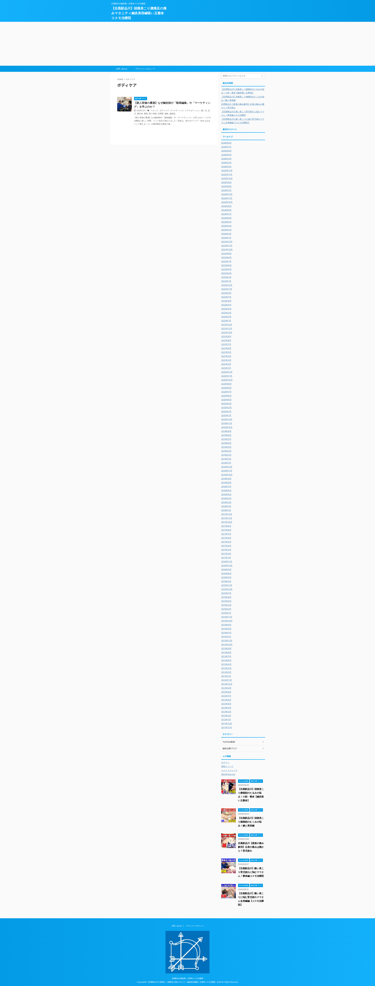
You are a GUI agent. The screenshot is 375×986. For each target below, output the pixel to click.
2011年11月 (226, 727)
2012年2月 (226, 715)
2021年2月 (226, 364)
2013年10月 (226, 644)
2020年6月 (226, 395)
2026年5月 (226, 154)
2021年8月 (226, 340)
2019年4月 (226, 451)
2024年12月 (226, 194)
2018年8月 (226, 482)
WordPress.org (228, 774)
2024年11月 (226, 198)
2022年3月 (226, 312)
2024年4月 (226, 226)
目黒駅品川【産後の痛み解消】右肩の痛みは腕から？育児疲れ (251, 847)
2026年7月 (226, 147)
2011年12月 (226, 723)
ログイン (225, 762)
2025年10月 (227, 178)
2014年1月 (226, 636)
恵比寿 (140, 113)
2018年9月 (226, 478)
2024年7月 (226, 214)
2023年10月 (227, 249)
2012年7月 (226, 696)
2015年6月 (226, 597)
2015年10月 (226, 589)
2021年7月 (226, 344)
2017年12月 (226, 514)
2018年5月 (226, 494)
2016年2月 (226, 581)
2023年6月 (226, 265)
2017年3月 (226, 549)
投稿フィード (227, 766)
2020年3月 (226, 407)
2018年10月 (226, 474)
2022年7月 (226, 297)
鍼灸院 (172, 113)
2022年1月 (226, 320)
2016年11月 (226, 561)
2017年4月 (226, 545)
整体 (146, 113)
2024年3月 (226, 230)
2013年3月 (226, 668)
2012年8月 (226, 692)
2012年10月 (226, 684)
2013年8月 (226, 652)
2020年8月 (226, 388)
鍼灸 (166, 113)
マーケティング (177, 110)
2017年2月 (226, 553)
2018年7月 (226, 486)
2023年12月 (226, 241)
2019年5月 (226, 447)
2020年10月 (227, 380)
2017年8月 (226, 530)
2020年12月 (226, 372)
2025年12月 (226, 170)
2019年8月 (226, 435)
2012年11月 (226, 680)
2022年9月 (226, 293)
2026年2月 (226, 166)
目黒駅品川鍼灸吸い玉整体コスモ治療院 (187, 978)
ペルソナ (154, 110)
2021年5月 (226, 352)
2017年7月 (226, 534)
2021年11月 (226, 328)
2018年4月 (226, 498)
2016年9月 (226, 569)
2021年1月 (226, 368)
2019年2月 (226, 459)
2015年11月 (226, 585)
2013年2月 (226, 672)
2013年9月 (226, 648)
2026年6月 (226, 151)
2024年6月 (226, 218)
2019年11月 (226, 423)
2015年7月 (226, 593)
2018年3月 (226, 502)
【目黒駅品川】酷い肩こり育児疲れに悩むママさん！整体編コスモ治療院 (251, 872)
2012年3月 (226, 711)
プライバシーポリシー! (145, 69)
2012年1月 (226, 719)
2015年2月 (226, 609)
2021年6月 (226, 348)
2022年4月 (226, 309)
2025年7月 (226, 190)
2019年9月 (226, 431)
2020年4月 (226, 403)
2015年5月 (226, 601)
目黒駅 (160, 113)
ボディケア (164, 110)
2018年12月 (226, 466)
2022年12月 (226, 285)
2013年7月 (226, 656)
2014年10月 (226, 621)
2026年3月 (226, 162)
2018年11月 (226, 470)
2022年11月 (226, 289)
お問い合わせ (121, 69)
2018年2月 (226, 506)
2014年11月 (226, 617)
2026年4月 (226, 158)
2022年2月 (226, 316)
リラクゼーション (192, 110)
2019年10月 (226, 427)
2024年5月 (226, 222)
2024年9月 (226, 206)
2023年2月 (226, 277)
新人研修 (153, 113)
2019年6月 (226, 443)
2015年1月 (226, 613)
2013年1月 (226, 676)
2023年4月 (226, 273)
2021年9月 (226, 336)
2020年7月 (226, 391)
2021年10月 (226, 332)
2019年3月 (226, 455)
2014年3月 (226, 632)
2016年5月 (226, 577)
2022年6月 (226, 301)
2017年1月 (226, 557)
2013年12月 (226, 640)
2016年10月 (226, 565)
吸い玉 (204, 110)
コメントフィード (229, 770)
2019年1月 (226, 463)
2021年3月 (226, 360)
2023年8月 (226, 257)
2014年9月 (226, 624)
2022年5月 (226, 305)
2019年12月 (226, 419)
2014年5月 (226, 628)
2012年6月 (226, 700)
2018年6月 (226, 490)
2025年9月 (226, 182)
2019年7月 (226, 439)
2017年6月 (226, 538)
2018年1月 (226, 510)
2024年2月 (226, 233)
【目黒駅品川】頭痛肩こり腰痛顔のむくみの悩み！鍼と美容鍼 (251, 821)
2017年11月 (226, 518)
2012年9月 (226, 688)
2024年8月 (226, 210)
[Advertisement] (187, 43)
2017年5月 (226, 542)
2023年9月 (226, 253)
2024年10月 (227, 202)
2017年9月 (226, 526)
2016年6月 (226, 573)
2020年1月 (226, 415)
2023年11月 (226, 245)
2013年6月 (226, 660)
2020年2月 (226, 411)
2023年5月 (226, 269)
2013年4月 (226, 664)
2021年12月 (226, 324)
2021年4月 (226, 356)
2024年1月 (226, 237)
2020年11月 (226, 376)
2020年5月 (226, 399)
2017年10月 (226, 522)
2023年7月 (226, 261)
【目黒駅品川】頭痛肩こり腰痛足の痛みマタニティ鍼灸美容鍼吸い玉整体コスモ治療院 (139, 13)
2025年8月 (226, 186)
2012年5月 (226, 703)
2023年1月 (226, 281)
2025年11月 (226, 174)
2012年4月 (226, 707)
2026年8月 (226, 143)
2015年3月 (226, 605)
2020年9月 (226, 384)
